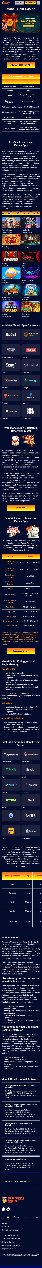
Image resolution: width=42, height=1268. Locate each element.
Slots (34, 213)
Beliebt (4, 213)
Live (14, 213)
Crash (24, 213)
